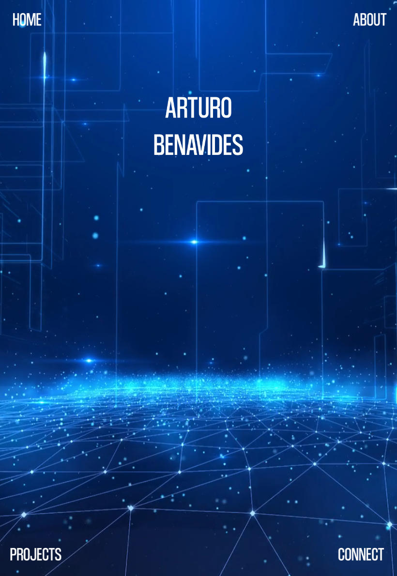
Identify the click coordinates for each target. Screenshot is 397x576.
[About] (369, 19)
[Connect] (361, 554)
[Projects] (36, 554)
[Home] (27, 19)
